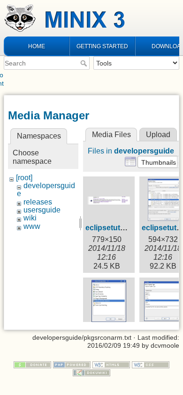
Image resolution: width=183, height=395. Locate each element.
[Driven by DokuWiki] (91, 372)
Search (84, 63)
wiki (30, 218)
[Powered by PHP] (72, 364)
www (31, 226)
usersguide (42, 210)
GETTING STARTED (102, 46)
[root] (24, 178)
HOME (36, 46)
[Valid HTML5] (111, 364)
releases (37, 202)
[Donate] (32, 364)
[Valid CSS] (150, 364)
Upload (158, 135)
